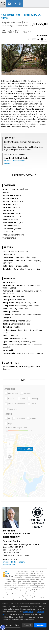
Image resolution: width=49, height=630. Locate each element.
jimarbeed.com (9, 564)
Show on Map (26, 449)
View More (8, 163)
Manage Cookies (12, 625)
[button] (2, 627)
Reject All (27, 625)
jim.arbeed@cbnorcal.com (14, 160)
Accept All (40, 625)
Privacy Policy (28, 611)
